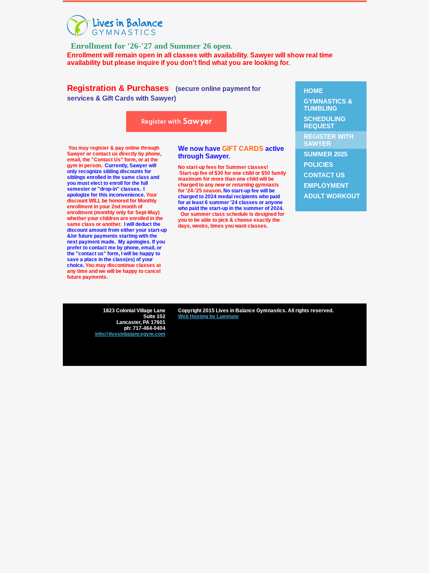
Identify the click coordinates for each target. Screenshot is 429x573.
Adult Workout (332, 196)
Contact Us (324, 175)
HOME (313, 90)
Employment (326, 185)
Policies (318, 164)
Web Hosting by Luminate (208, 316)
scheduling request (325, 122)
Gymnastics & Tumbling (328, 105)
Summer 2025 (325, 154)
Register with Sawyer (329, 140)
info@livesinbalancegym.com (130, 334)
